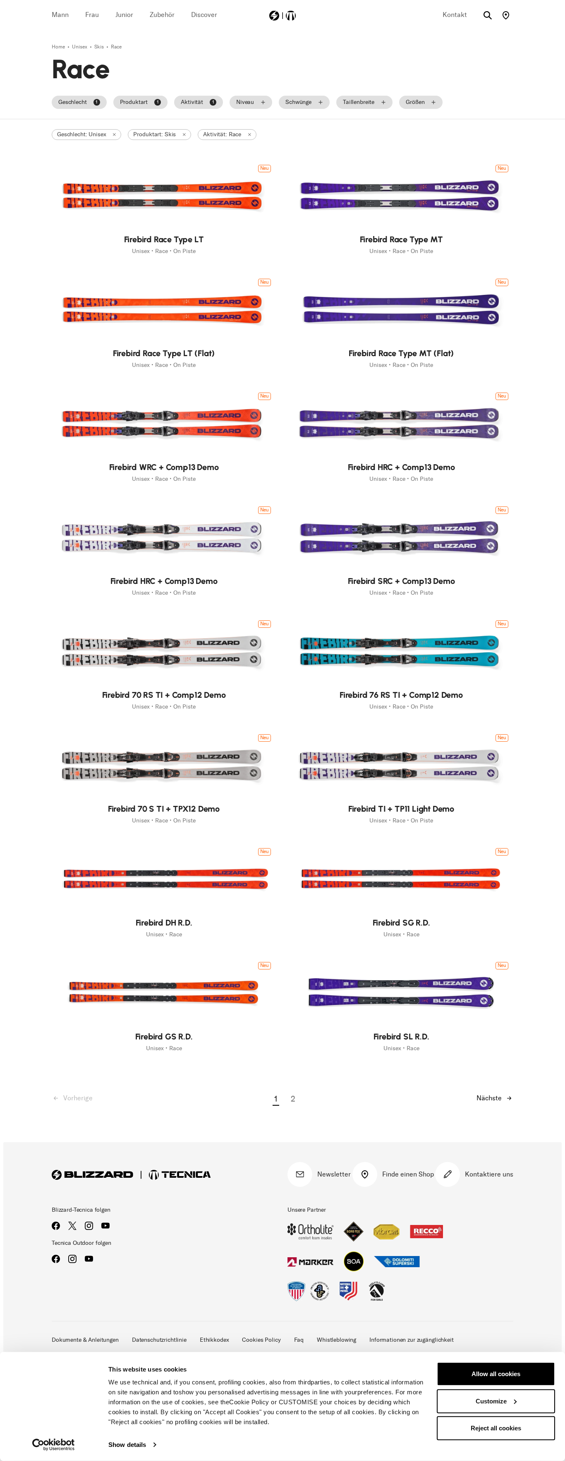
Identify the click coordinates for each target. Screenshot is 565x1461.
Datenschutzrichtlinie (159, 1339)
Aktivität (197, 102)
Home (59, 47)
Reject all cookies (496, 1428)
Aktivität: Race (222, 134)
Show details (127, 1444)
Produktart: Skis (154, 134)
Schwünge (298, 102)
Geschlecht (78, 102)
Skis (99, 47)
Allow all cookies (496, 1373)
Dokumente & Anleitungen (85, 1339)
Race (116, 47)
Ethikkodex (214, 1339)
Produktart (139, 102)
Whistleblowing (336, 1339)
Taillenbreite (358, 102)
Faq (299, 1339)
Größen (415, 102)
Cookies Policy (261, 1339)
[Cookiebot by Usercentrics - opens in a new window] (53, 1445)
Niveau (245, 102)
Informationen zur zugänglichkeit (411, 1339)
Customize (491, 1400)
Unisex (80, 47)
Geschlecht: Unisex (81, 134)
